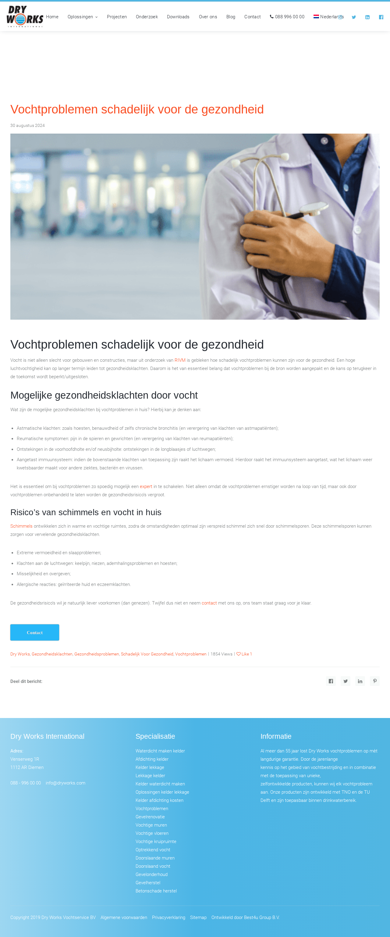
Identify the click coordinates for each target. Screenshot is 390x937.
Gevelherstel (148, 882)
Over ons (208, 16)
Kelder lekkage (150, 767)
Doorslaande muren (155, 858)
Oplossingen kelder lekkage (162, 792)
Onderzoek (147, 16)
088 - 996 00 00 (25, 783)
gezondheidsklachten (52, 654)
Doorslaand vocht (153, 866)
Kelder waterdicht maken (160, 784)
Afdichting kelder (152, 759)
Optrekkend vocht (153, 849)
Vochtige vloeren (152, 833)
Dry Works (20, 654)
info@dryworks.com (65, 783)
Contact (252, 16)
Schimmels (21, 526)
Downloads (178, 16)
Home (52, 16)
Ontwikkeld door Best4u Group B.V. (245, 917)
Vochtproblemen (152, 808)
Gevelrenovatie (150, 816)
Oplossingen (80, 16)
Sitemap (198, 917)
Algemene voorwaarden (124, 917)
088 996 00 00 (289, 16)
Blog (230, 16)
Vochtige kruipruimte (156, 841)
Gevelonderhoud (152, 874)
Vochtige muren (151, 825)
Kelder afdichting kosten (159, 800)
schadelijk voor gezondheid (147, 654)
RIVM (180, 360)
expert (146, 486)
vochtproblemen (191, 654)
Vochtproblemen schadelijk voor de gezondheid (137, 109)
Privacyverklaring (168, 917)
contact (209, 603)
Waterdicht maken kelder (160, 751)
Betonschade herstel (156, 891)
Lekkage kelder (150, 775)
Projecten (117, 16)
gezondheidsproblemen (96, 654)
